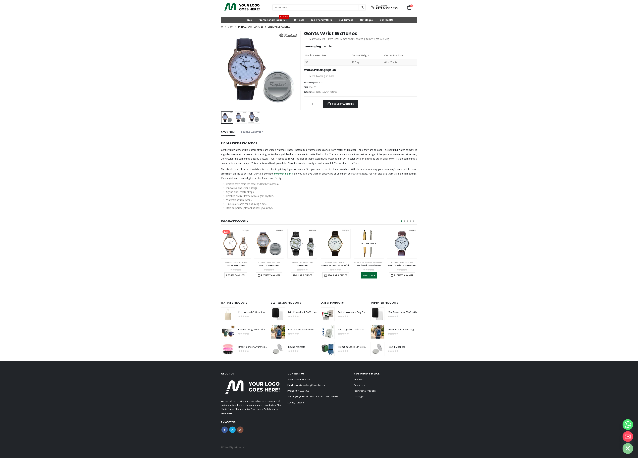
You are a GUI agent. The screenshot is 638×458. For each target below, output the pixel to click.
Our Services (346, 20)
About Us (358, 379)
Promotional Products (273, 19)
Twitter (232, 429)
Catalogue (366, 20)
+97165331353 (302, 390)
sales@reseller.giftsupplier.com (310, 385)
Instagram (240, 429)
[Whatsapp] (628, 424)
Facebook (224, 429)
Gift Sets (299, 20)
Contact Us (386, 20)
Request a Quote (343, 104)
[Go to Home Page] (222, 27)
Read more (369, 275)
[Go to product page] (269, 243)
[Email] (628, 436)
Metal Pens (359, 262)
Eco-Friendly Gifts (321, 20)
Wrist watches (330, 92)
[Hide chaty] (628, 448)
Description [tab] (228, 132)
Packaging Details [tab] (252, 132)
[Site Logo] (242, 7)
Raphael (319, 92)
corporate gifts (283, 173)
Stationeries (379, 262)
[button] (221, 70)
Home (248, 20)
